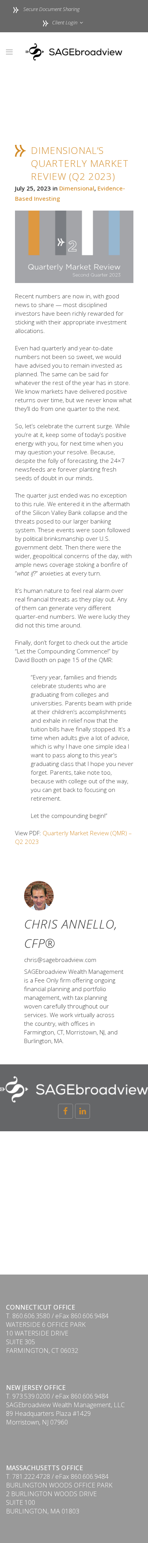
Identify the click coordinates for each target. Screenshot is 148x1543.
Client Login (64, 22)
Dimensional (76, 188)
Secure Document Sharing (51, 9)
